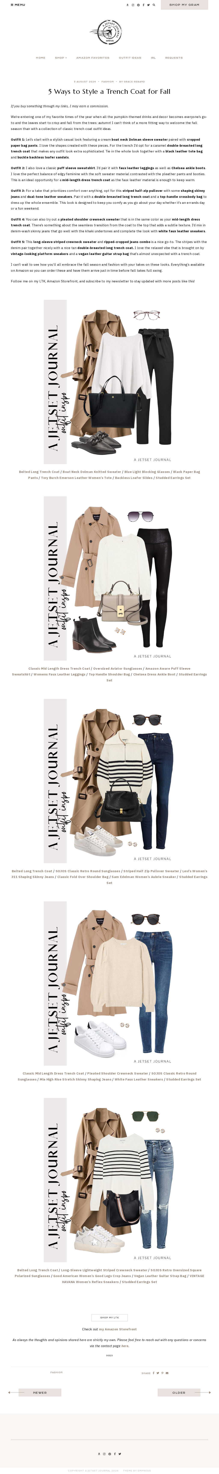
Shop (59, 58)
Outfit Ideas (130, 58)
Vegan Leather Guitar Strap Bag (160, 1276)
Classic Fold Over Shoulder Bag (82, 877)
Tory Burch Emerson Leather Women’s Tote (76, 478)
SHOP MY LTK (109, 1318)
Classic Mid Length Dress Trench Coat (59, 668)
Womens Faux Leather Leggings (60, 674)
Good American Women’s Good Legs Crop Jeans (92, 1276)
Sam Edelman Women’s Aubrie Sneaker (144, 877)
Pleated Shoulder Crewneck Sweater (117, 1073)
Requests (174, 58)
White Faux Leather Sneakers (139, 1079)
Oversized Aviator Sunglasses (117, 668)
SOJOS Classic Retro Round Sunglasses (88, 871)
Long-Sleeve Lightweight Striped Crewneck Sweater (104, 1270)
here (125, 1346)
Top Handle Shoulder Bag (109, 674)
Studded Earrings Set (173, 478)
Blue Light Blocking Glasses (147, 472)
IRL (153, 58)
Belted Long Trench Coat (39, 472)
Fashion (108, 82)
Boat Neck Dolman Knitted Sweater (92, 472)
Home (40, 58)
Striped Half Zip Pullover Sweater (151, 871)
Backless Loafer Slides (133, 478)
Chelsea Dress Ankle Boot (154, 674)
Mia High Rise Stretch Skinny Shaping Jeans (75, 1079)
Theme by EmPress (137, 1471)
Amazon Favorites (93, 58)
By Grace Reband (132, 82)
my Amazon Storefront (118, 1329)
